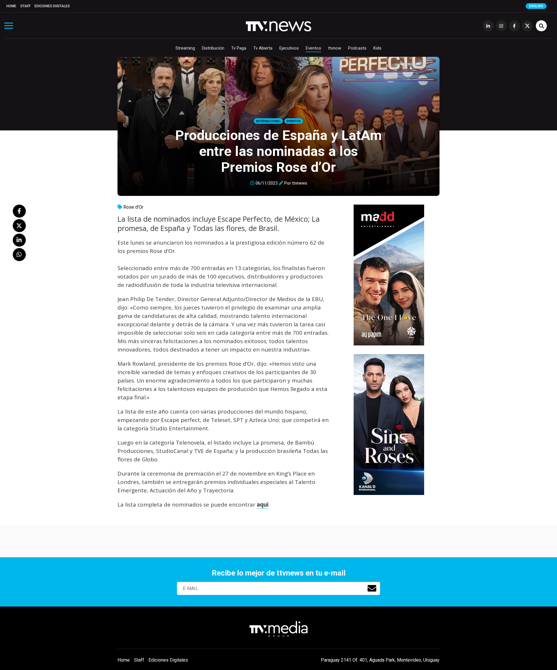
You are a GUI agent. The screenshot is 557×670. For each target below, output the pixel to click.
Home (11, 6)
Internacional (268, 121)
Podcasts (357, 48)
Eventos (313, 48)
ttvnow (334, 48)
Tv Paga (238, 48)
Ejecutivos (289, 48)
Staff (25, 6)
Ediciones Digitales (52, 6)
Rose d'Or (133, 207)
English (536, 6)
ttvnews (299, 183)
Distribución (213, 48)
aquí (262, 504)
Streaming (185, 48)
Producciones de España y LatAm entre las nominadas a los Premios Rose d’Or (278, 151)
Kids (377, 48)
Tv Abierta (262, 48)
